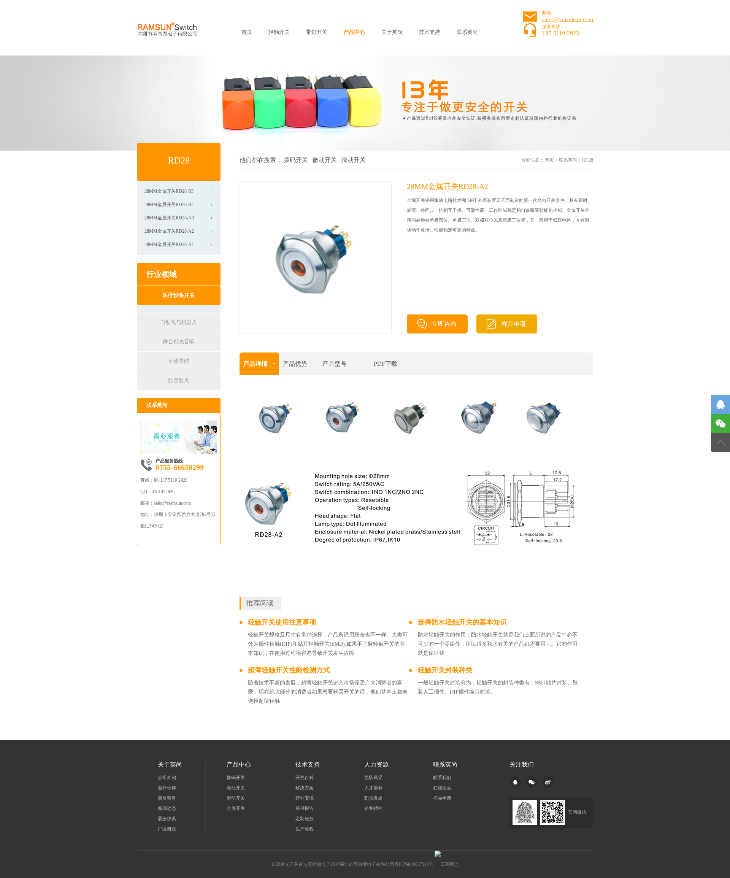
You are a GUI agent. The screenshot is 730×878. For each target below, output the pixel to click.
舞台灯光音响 (179, 342)
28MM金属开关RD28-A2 (169, 231)
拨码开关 (296, 160)
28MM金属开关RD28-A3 (169, 218)
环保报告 (304, 808)
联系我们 (442, 777)
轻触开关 (279, 32)
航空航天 (178, 380)
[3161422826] (720, 404)
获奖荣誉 (167, 798)
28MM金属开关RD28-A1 (169, 244)
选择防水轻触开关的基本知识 (462, 622)
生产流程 (304, 829)
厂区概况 (167, 829)
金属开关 (236, 808)
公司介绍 (167, 777)
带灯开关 (316, 32)
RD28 (587, 160)
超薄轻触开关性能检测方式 (289, 670)
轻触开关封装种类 (445, 670)
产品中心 (354, 32)
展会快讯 (167, 818)
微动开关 (325, 160)
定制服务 (304, 818)
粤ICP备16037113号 (413, 864)
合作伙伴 (167, 788)
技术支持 (429, 32)
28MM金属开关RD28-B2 (169, 204)
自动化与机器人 (178, 322)
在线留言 (442, 788)
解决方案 (304, 788)
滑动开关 (353, 160)
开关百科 (304, 777)
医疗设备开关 (179, 295)
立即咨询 (444, 324)
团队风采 (373, 777)
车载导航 (178, 361)
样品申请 (513, 324)
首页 (246, 32)
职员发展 (373, 798)
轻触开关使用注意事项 (282, 622)
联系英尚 (467, 32)
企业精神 (373, 808)
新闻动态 (167, 808)
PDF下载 (385, 363)
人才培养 (373, 788)
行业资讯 (304, 798)
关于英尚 (392, 32)
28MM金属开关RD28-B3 (169, 191)
